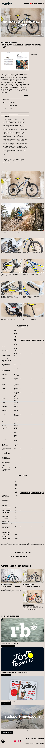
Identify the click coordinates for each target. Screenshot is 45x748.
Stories (27, 738)
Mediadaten (27, 743)
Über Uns (41, 3)
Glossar (33, 738)
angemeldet (15, 558)
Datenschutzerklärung (39, 743)
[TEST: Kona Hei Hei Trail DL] (11, 576)
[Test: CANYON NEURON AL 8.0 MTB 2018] (33, 597)
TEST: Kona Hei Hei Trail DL (10, 586)
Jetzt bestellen (6, 674)
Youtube (34, 3)
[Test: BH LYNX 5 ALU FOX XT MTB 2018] (33, 576)
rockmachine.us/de (13, 114)
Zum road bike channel (8, 646)
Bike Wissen (41, 738)
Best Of (26, 3)
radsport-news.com (7, 732)
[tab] (15, 99)
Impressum (32, 743)
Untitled (35, 54)
